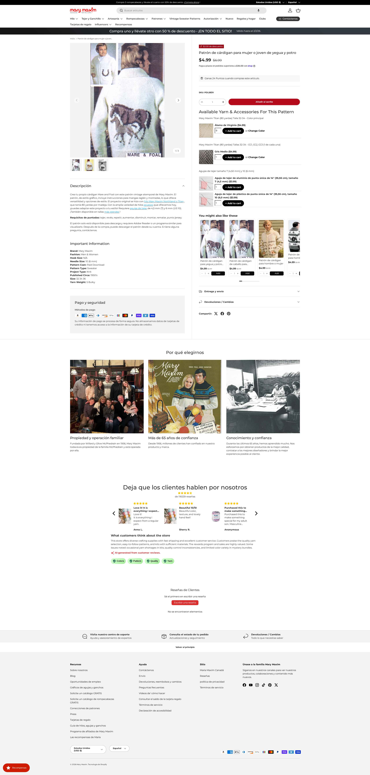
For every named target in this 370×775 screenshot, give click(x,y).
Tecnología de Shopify (97, 764)
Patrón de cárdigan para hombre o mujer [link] (271, 262)
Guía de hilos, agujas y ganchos (88, 725)
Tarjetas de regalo (80, 24)
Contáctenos (146, 670)
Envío (142, 676)
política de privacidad (212, 681)
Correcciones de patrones (85, 708)
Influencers (101, 24)
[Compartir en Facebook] (222, 313)
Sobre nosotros (79, 670)
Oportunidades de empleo (85, 681)
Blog (72, 676)
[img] (185, 493)
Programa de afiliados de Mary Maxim (91, 731)
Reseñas (205, 676)
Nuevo (229, 18)
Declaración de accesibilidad (155, 710)
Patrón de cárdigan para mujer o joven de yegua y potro (95, 39)
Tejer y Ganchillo (91, 18)
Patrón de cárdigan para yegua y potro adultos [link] (211, 263)
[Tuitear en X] (216, 313)
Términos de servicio (150, 704)
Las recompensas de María (85, 737)
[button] (258, 10)
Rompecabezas (135, 18)
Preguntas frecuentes (151, 687)
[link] (212, 239)
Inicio (72, 39)
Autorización (211, 18)
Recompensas (123, 24)
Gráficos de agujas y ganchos (86, 687)
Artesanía (113, 18)
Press (73, 714)
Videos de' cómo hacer (152, 693)
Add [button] (218, 273)
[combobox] (191, 10)
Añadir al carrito (264, 101)
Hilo (72, 18)
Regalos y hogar (246, 18)
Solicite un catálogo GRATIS (86, 693)
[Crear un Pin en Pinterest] (228, 313)
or (255, 130)
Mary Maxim (82, 764)
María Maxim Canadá (212, 670)
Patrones (157, 18)
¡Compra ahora (145, 2)
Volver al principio (185, 647)
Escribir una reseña (185, 602)
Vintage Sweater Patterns (185, 18)
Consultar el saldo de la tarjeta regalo (160, 699)
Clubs (262, 18)
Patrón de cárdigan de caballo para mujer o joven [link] (241, 263)
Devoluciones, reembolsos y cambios (160, 681)
